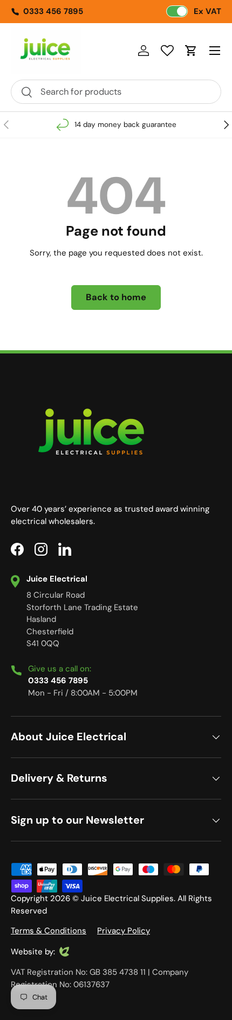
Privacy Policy (123, 930)
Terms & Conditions (48, 930)
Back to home (116, 297)
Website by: (33, 952)
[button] (191, 50)
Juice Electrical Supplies (127, 898)
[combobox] (116, 92)
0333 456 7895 (53, 11)
